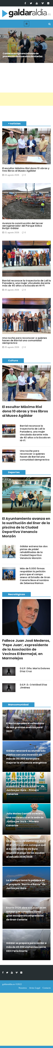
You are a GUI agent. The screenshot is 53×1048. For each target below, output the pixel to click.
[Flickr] (48, 3)
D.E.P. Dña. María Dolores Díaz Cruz (35, 670)
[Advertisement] (26, 99)
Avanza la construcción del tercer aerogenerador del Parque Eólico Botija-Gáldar (22, 226)
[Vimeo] (42, 3)
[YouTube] (36, 3)
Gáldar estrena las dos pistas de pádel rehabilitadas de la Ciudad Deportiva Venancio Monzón (34, 552)
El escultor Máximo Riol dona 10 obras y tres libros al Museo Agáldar (25, 169)
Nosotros (23, 988)
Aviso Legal (34, 988)
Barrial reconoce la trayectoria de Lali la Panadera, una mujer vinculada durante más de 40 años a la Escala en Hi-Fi (26, 283)
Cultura (13, 360)
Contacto (47, 988)
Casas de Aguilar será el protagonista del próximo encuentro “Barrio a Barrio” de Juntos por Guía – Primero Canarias (25, 786)
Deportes (14, 472)
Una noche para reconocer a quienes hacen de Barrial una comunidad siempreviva (24, 340)
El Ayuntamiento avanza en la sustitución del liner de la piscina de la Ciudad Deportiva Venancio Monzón (26, 527)
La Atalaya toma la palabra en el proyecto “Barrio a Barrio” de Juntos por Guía (25, 884)
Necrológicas (16, 594)
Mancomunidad (18, 704)
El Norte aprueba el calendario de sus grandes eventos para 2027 (25, 727)
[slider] (26, 48)
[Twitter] (31, 3)
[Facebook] (25, 3)
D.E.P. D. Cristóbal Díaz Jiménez (33, 686)
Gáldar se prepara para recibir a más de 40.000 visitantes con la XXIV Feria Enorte (26, 947)
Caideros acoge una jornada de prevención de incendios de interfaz (22, 55)
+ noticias (14, 123)
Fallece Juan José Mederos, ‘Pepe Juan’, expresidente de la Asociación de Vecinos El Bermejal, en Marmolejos (26, 649)
